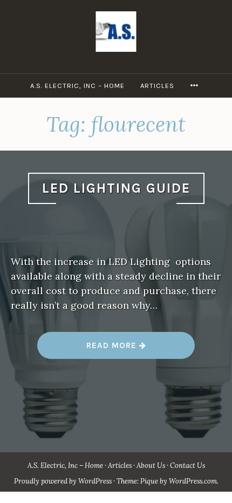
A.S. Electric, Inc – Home (77, 85)
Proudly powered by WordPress (63, 481)
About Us (151, 465)
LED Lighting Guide (116, 188)
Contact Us (187, 465)
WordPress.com (193, 481)
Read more (115, 349)
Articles (157, 85)
